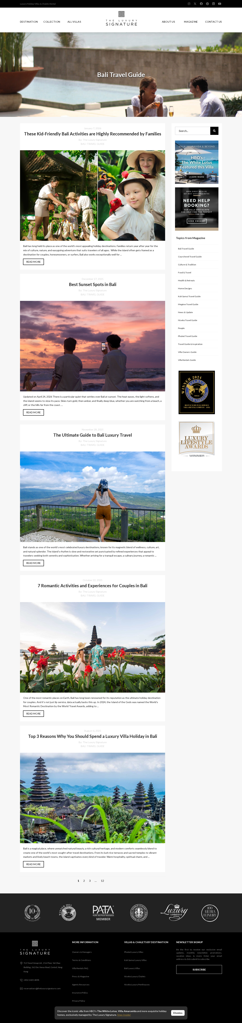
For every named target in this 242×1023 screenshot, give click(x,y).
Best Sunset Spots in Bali (92, 284)
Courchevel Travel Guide (190, 256)
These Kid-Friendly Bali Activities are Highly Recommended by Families (92, 133)
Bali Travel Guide (93, 143)
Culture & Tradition (187, 264)
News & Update (185, 312)
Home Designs (185, 288)
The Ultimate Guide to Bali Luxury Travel (92, 435)
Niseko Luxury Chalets (134, 976)
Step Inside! (124, 1014)
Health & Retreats (186, 280)
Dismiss (177, 1012)
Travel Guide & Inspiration (190, 344)
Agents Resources (80, 984)
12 (102, 880)
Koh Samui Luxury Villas (135, 960)
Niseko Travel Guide (187, 320)
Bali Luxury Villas (132, 968)
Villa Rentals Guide (187, 360)
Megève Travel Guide (188, 304)
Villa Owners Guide (187, 352)
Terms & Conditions (81, 960)
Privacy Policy (78, 1000)
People (181, 328)
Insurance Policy (80, 992)
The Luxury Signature (95, 139)
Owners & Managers (82, 952)
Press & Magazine (80, 976)
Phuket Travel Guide (187, 336)
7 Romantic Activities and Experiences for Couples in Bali (92, 585)
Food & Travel (184, 272)
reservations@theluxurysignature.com (42, 988)
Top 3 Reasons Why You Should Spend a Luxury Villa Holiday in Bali (92, 736)
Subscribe (199, 969)
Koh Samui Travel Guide (189, 296)
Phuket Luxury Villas (133, 952)
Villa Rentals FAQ (80, 968)
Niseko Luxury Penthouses (137, 984)
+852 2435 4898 (31, 980)
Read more (33, 261)
